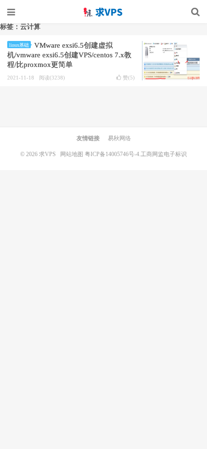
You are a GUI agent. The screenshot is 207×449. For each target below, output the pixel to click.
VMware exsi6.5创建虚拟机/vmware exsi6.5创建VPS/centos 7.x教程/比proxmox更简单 (69, 54)
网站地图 (71, 154)
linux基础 (19, 45)
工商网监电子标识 (164, 154)
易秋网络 (119, 138)
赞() (129, 77)
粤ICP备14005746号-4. (113, 154)
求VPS (103, 12)
